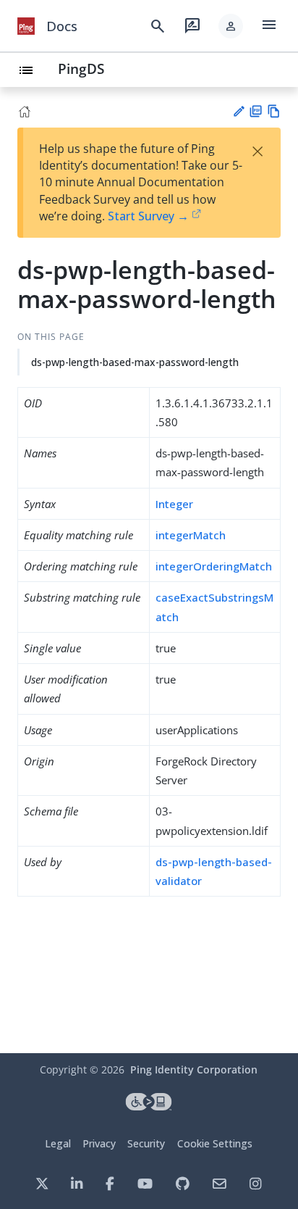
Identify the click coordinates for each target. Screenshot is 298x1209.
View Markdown (274, 111)
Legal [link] (58, 1143)
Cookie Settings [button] (214, 1143)
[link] (26, 26)
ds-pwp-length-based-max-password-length (135, 362)
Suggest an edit (238, 111)
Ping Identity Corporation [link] (193, 1069)
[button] (231, 26)
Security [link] (146, 1143)
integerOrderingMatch (214, 566)
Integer (174, 504)
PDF (256, 111)
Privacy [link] (99, 1143)
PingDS (81, 68)
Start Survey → (148, 216)
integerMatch (191, 535)
